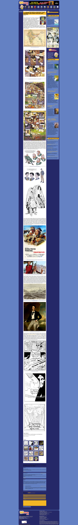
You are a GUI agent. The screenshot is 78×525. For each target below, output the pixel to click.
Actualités (25, 8)
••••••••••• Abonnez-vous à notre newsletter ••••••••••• (24, 524)
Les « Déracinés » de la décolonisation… (51, 106)
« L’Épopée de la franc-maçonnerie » (32, 334)
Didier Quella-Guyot (50, 18)
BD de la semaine (29, 8)
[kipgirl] (41, 450)
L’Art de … (38, 8)
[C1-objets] (36, 445)
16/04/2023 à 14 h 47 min (43, 479)
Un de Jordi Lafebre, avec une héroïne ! (52, 72)
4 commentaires (21, 11)
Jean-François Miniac (50, 63)
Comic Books (48, 8)
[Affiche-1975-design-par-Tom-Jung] (36, 450)
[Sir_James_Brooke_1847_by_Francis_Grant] (41, 445)
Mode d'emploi (20, 519)
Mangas (51, 8)
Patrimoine (32, 8)
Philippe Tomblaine (26, 15)
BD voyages (45, 8)
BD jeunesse (42, 8)
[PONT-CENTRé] (26, 445)
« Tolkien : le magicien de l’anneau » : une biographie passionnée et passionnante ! (52, 119)
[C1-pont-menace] (31, 445)
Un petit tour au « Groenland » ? (52, 17)
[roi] (31, 450)
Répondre (24, 471)
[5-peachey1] (26, 455)
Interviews (57, 8)
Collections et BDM (54, 8)
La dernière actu (53, 15)
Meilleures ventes (35, 8)
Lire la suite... (56, 70)
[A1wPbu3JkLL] (36, 455)
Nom (23, 494)
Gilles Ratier (49, 74)
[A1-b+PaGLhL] (41, 455)
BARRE (29, 492)
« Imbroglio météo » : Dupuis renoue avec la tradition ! (52, 91)
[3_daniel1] (31, 455)
